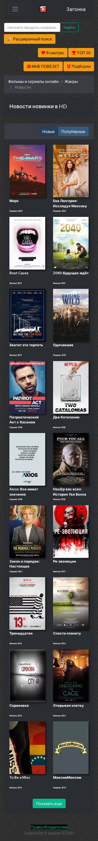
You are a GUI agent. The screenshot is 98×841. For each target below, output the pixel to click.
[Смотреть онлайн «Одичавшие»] (71, 315)
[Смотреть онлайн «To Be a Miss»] (27, 747)
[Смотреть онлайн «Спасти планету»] (71, 603)
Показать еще (49, 803)
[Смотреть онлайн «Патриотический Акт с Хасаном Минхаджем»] (27, 387)
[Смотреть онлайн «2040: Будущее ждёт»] (71, 243)
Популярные (73, 131)
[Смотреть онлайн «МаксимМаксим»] (71, 747)
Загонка (76, 9)
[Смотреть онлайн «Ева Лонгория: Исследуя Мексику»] (71, 170)
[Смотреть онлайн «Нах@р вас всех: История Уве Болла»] (71, 459)
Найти (69, 27)
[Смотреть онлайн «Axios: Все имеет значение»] (27, 459)
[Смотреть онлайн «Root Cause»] (27, 243)
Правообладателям (49, 827)
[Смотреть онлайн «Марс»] (27, 170)
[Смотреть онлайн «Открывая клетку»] (71, 675)
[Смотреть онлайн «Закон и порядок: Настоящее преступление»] (27, 531)
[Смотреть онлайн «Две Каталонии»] (71, 387)
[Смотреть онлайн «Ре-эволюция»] (71, 531)
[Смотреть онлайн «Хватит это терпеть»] (27, 315)
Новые (48, 131)
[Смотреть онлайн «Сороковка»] (27, 675)
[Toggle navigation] (15, 9)
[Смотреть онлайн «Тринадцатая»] (27, 603)
